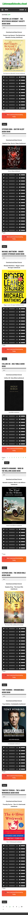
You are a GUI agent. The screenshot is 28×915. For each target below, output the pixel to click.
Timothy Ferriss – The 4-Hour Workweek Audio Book (13, 791)
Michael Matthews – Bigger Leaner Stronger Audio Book (13, 252)
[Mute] (20, 77)
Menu (6, 10)
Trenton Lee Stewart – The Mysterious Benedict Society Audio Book (13, 21)
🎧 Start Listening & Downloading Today (14, 115)
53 (21, 906)
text (4, 110)
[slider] (23, 77)
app (4, 27)
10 (2, 459)
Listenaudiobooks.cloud (14, 3)
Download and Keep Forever (14, 32)
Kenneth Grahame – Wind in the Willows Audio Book (12, 469)
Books (4, 124)
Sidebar (21, 10)
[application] (14, 77)
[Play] (4, 77)
